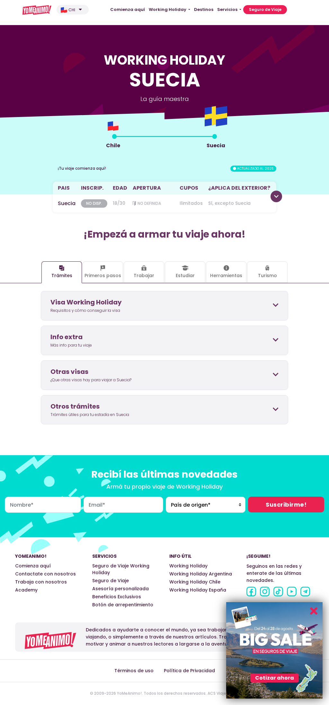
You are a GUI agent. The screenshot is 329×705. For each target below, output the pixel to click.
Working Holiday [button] (168, 9)
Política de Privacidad (189, 670)
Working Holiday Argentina (200, 574)
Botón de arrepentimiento (122, 604)
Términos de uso (134, 670)
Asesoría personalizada (120, 588)
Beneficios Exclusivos (116, 596)
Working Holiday (188, 566)
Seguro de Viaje (265, 9)
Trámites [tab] (61, 275)
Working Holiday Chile (194, 582)
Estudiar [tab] (185, 275)
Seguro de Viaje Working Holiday (120, 569)
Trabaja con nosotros (41, 582)
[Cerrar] (314, 611)
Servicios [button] (227, 9)
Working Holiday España (197, 590)
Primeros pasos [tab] (102, 275)
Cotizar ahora (274, 678)
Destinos (203, 9)
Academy (26, 590)
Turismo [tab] (267, 275)
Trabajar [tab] (144, 275)
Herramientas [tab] (226, 275)
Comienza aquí (127, 9)
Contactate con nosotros (45, 574)
